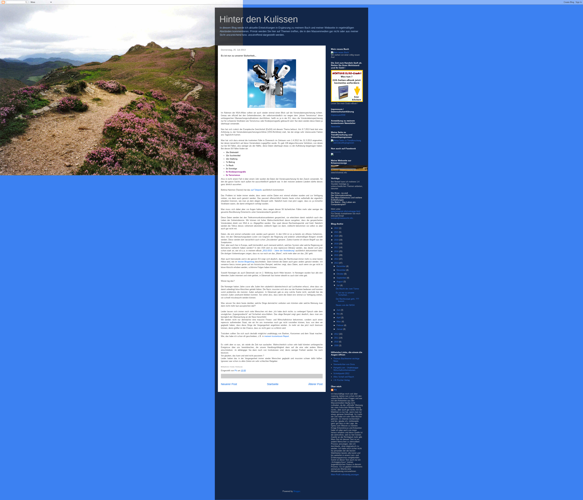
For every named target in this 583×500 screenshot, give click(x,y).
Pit (335, 390)
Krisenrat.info (336, 152)
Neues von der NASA (345, 305)
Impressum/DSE (338, 115)
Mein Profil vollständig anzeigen (345, 474)
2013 (336, 263)
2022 (336, 228)
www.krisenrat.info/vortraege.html (345, 211)
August (340, 281)
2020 (336, 236)
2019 (336, 240)
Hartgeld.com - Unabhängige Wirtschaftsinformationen (345, 369)
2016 (336, 251)
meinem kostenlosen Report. (277, 336)
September (342, 278)
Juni (339, 310)
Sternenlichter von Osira (344, 364)
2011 (336, 338)
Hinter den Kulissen (258, 19)
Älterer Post (315, 384)
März (339, 321)
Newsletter (335, 126)
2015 (336, 255)
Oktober (340, 274)
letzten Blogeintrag (246, 262)
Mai (338, 314)
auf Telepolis (256, 190)
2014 (336, 259)
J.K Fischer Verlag (341, 380)
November (341, 270)
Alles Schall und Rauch (343, 377)
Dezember (341, 266)
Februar (340, 325)
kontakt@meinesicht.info (342, 218)
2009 (336, 345)
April (339, 317)
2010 (336, 342)
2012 (336, 334)
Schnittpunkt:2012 (341, 373)
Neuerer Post (229, 384)
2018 (336, 243)
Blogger (296, 491)
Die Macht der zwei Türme (347, 289)
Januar (340, 329)
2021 (336, 232)
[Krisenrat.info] (332, 155)
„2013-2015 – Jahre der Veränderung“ (278, 250)
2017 (336, 247)
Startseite (272, 384)
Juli (338, 285)
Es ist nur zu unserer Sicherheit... (345, 294)
